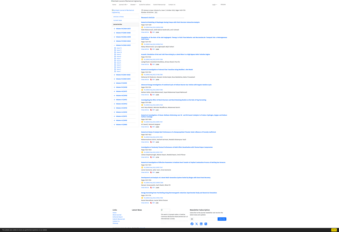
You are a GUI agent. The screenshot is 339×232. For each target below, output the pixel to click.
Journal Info (123, 4)
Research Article (147, 18)
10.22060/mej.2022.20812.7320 (153, 105)
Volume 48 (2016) (121, 95)
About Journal (117, 215)
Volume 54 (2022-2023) (123, 45)
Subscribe (222, 219)
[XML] (187, 10)
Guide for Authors (144, 4)
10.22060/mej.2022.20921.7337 (153, 152)
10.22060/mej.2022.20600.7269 (153, 182)
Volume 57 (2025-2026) (123, 33)
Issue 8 (118, 56)
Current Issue (117, 20)
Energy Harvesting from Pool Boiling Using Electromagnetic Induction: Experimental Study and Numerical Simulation (179, 193)
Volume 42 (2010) (121, 120)
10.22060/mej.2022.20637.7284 (153, 90)
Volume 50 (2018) (121, 87)
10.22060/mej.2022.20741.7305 (153, 137)
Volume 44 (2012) (121, 112)
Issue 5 (118, 63)
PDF (155, 32)
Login (214, 4)
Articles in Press (118, 17)
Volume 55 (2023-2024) (123, 41)
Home (114, 4)
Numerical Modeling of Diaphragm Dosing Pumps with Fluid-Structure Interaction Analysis (170, 22)
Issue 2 (118, 69)
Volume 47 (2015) (121, 100)
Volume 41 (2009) (121, 124)
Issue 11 (118, 50)
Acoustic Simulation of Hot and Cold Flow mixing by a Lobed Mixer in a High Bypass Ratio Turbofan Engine (175, 54)
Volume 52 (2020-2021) (123, 79)
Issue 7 (118, 58)
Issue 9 (118, 54)
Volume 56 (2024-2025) (123, 37)
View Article (145, 32)
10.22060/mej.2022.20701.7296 (153, 59)
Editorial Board (118, 217)
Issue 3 (118, 67)
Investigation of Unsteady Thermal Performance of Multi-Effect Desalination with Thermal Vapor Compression (177, 147)
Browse (133, 4)
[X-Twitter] (196, 224)
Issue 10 (119, 52)
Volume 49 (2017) (121, 91)
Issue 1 (118, 71)
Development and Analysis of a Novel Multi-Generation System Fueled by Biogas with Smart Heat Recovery (175, 177)
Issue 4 (118, 65)
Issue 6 (118, 61)
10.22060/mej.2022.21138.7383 (153, 74)
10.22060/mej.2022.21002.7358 (153, 198)
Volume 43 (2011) (121, 116)
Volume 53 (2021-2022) (123, 75)
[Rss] (206, 224)
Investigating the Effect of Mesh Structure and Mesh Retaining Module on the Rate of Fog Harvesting (173, 100)
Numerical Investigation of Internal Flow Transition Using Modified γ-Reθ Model (167, 69)
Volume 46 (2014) (121, 104)
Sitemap (115, 223)
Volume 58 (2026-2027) (123, 28)
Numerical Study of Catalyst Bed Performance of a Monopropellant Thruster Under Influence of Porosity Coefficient (178, 132)
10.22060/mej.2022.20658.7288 (153, 27)
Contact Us (171, 4)
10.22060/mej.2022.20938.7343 (153, 44)
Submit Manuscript (159, 4)
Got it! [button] (334, 229)
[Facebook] (192, 224)
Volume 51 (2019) (121, 83)
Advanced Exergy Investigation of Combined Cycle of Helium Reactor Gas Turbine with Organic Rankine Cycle (176, 85)
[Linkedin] (201, 224)
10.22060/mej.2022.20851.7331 (153, 122)
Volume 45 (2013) (121, 108)
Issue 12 (119, 48)
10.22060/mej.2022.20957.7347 (153, 167)
